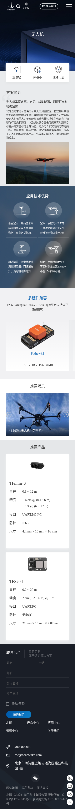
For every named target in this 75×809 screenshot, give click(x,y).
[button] (8, 414)
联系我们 (51, 6)
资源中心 (12, 730)
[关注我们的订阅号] (35, 778)
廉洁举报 (42, 788)
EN (27, 8)
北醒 (9, 722)
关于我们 (54, 730)
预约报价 (19, 714)
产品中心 (33, 722)
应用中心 (54, 722)
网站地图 (12, 788)
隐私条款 (27, 788)
